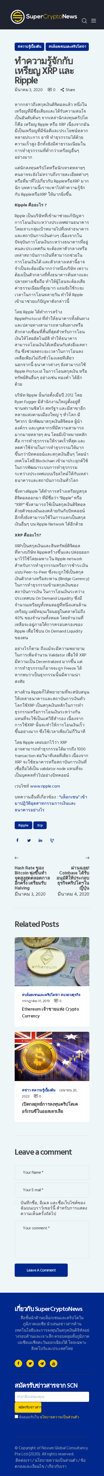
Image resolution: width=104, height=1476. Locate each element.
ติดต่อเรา (23, 1460)
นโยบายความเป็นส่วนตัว (59, 1417)
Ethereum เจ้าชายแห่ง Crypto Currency (50, 1013)
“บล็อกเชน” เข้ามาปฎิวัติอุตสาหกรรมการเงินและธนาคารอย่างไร (51, 804)
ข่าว (27, 1090)
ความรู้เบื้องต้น (30, 47)
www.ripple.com (45, 786)
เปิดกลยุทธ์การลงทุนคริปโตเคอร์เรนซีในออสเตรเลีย (50, 1108)
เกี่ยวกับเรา (56, 1466)
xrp (40, 825)
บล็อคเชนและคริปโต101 (68, 47)
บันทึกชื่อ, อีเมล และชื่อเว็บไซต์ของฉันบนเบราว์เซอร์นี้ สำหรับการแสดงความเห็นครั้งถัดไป (54, 1208)
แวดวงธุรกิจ (72, 995)
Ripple (23, 825)
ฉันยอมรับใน (48, 1417)
